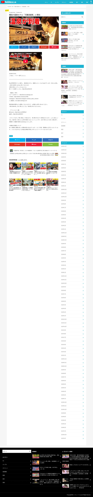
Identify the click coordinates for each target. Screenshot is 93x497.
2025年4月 (63, 175)
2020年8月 (63, 373)
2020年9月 (63, 369)
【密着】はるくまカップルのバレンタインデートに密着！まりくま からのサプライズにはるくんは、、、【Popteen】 (71, 103)
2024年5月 (63, 214)
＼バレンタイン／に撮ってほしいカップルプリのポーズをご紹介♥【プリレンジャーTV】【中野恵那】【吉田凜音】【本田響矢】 (71, 89)
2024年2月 (63, 225)
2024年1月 (63, 229)
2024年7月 (63, 207)
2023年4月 (63, 261)
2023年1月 (63, 272)
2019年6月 (63, 416)
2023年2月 (63, 268)
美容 (82, 2)
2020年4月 (63, 387)
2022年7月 (63, 294)
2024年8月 (63, 203)
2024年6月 (63, 211)
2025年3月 (63, 178)
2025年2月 (63, 182)
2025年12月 (64, 146)
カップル (57, 2)
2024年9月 (63, 200)
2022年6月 (63, 297)
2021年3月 (63, 351)
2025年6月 (63, 167)
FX (51, 2)
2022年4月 (63, 304)
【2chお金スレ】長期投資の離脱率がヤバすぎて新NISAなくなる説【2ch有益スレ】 (71, 48)
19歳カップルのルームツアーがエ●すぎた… (75, 81)
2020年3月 (63, 391)
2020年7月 (63, 377)
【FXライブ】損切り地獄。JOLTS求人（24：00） (74, 41)
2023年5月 (63, 258)
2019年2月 (63, 423)
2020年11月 (63, 362)
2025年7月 (63, 164)
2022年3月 (63, 308)
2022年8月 (63, 290)
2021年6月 (63, 341)
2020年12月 (64, 359)
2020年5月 (63, 384)
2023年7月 (63, 250)
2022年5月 (63, 301)
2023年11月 (63, 236)
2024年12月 (64, 189)
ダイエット (64, 2)
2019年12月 (64, 402)
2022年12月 (64, 276)
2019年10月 (64, 409)
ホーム (46, 2)
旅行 (77, 2)
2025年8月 (63, 160)
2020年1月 (63, 398)
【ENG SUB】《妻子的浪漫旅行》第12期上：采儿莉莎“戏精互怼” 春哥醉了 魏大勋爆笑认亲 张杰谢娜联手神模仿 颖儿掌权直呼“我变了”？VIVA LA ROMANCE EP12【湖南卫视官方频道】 (71, 73)
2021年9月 (63, 330)
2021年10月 (64, 326)
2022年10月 (64, 283)
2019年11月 (63, 405)
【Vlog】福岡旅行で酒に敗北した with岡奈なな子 (75, 96)
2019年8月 (63, 413)
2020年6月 (63, 380)
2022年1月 (63, 315)
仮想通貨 (71, 2)
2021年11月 (63, 322)
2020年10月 (64, 366)
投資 (87, 2)
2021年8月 (63, 333)
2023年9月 (63, 243)
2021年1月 (63, 355)
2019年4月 (63, 420)
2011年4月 (63, 438)
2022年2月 (63, 312)
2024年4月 (63, 218)
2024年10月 (64, 196)
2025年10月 (64, 153)
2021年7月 (63, 337)
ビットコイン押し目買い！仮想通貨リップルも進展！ (75, 34)
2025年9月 (63, 157)
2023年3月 (63, 265)
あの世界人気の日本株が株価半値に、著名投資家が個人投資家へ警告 (75, 27)
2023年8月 (63, 247)
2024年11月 (63, 193)
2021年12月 (64, 319)
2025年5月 (63, 171)
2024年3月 (63, 221)
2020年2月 (63, 395)
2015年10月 (64, 434)
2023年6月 (63, 254)
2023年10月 (64, 240)
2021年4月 (63, 348)
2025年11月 (63, 149)
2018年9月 (63, 427)
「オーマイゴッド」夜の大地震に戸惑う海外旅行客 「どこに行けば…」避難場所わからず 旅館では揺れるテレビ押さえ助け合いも (71, 57)
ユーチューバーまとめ (77, 494)
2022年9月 (63, 286)
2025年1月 (63, 185)
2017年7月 (63, 431)
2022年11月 (63, 279)
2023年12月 (64, 232)
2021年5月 (63, 344)
